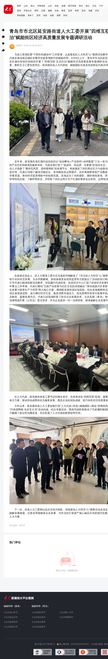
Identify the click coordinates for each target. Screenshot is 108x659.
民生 (97, 10)
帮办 (81, 6)
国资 (19, 10)
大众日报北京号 (11, 617)
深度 (45, 15)
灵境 (38, 15)
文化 (94, 6)
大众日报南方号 (11, 626)
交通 (43, 10)
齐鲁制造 (41, 6)
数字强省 (72, 6)
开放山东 (28, 10)
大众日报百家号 (38, 626)
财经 (36, 10)
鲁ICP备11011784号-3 (46, 644)
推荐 (19, 6)
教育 (63, 10)
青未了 (31, 15)
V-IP (101, 6)
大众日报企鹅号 (38, 622)
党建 (90, 10)
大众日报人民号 (11, 612)
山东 (26, 6)
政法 (84, 10)
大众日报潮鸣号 (11, 622)
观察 (59, 15)
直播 (63, 6)
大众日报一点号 (66, 612)
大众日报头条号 (38, 617)
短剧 (57, 6)
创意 (52, 15)
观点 (88, 6)
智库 (77, 10)
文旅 (57, 10)
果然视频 (21, 15)
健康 (50, 10)
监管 (70, 10)
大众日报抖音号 (38, 612)
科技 (65, 15)
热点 (32, 6)
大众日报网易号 (66, 617)
